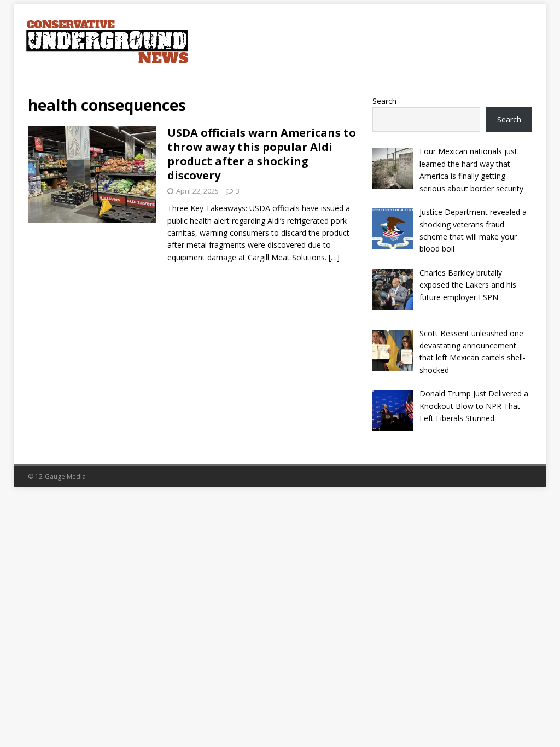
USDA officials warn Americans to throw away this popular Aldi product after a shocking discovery (261, 154)
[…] (334, 257)
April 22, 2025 (197, 191)
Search (384, 101)
